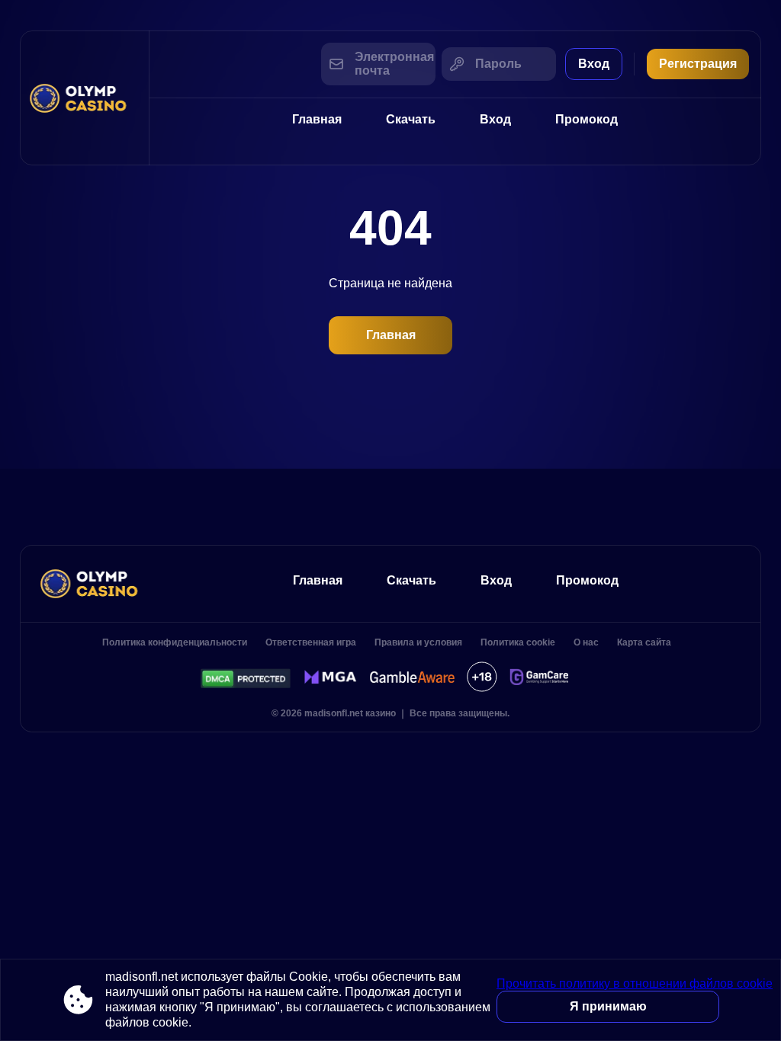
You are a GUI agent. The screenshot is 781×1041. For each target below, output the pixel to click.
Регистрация (698, 63)
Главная (317, 119)
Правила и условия (418, 642)
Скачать (410, 119)
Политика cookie (517, 642)
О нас (586, 642)
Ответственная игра (310, 642)
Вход (593, 63)
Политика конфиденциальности (174, 642)
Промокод (586, 119)
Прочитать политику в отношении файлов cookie (635, 983)
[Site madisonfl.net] (84, 97)
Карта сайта (644, 642)
